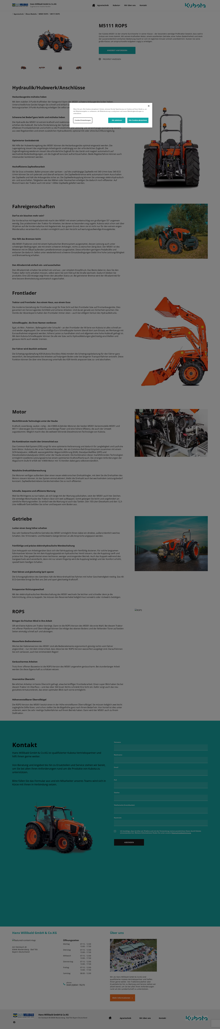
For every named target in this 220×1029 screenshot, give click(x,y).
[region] (111, 115)
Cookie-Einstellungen (83, 120)
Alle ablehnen (117, 120)
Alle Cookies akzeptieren (138, 120)
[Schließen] (149, 106)
